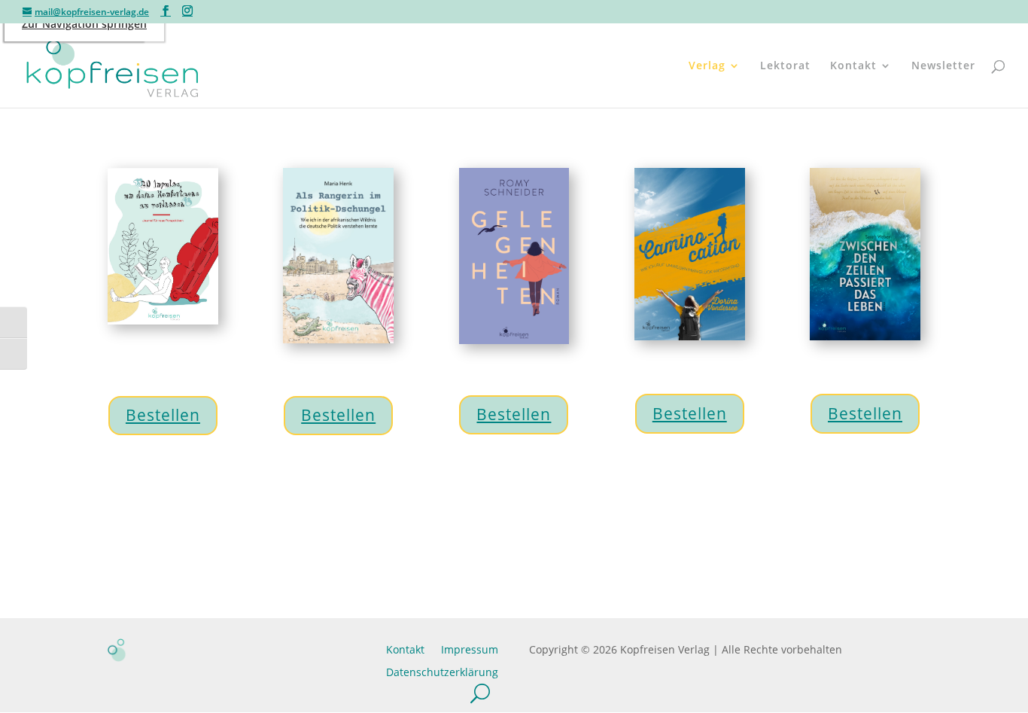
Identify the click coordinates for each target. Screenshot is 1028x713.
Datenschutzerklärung (442, 671)
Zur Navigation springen (84, 24)
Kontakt (853, 66)
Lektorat (785, 66)
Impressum (469, 648)
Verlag (707, 66)
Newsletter (943, 66)
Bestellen (163, 414)
